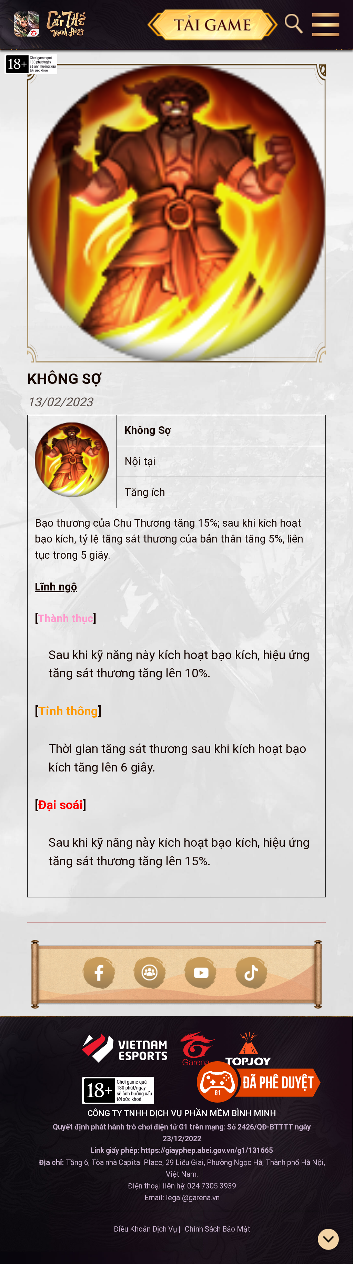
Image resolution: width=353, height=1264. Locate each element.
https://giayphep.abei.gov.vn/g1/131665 (207, 1150)
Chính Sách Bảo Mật (217, 1229)
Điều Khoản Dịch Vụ (145, 1229)
